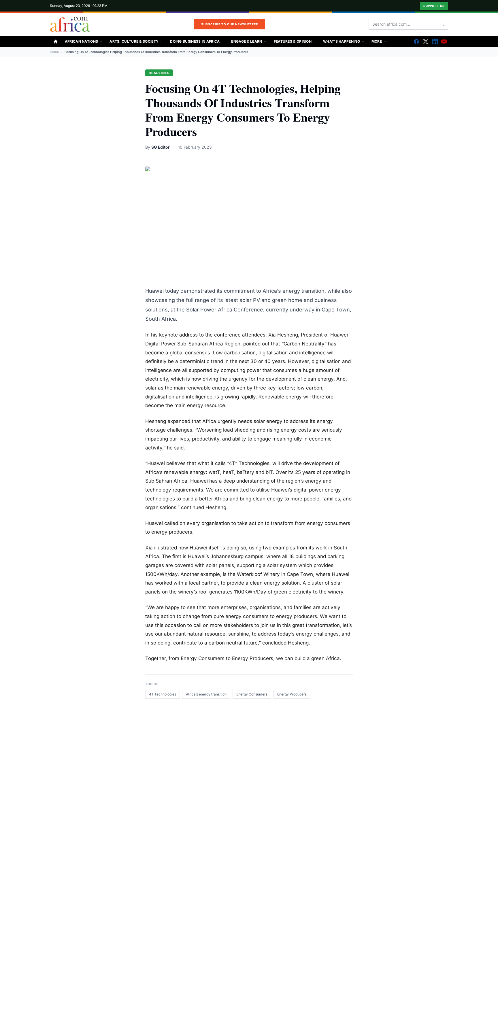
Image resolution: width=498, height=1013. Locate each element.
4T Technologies (162, 694)
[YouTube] (444, 41)
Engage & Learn (246, 41)
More (376, 41)
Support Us (434, 5)
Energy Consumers (251, 694)
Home (54, 52)
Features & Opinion (293, 41)
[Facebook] (416, 41)
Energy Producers (292, 694)
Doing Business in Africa (195, 41)
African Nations (81, 41)
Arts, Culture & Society (134, 41)
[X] (426, 41)
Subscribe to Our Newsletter (229, 24)
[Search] (442, 24)
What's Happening (341, 41)
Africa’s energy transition (206, 694)
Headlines (159, 73)
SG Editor (160, 147)
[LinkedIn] (435, 41)
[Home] (55, 41)
